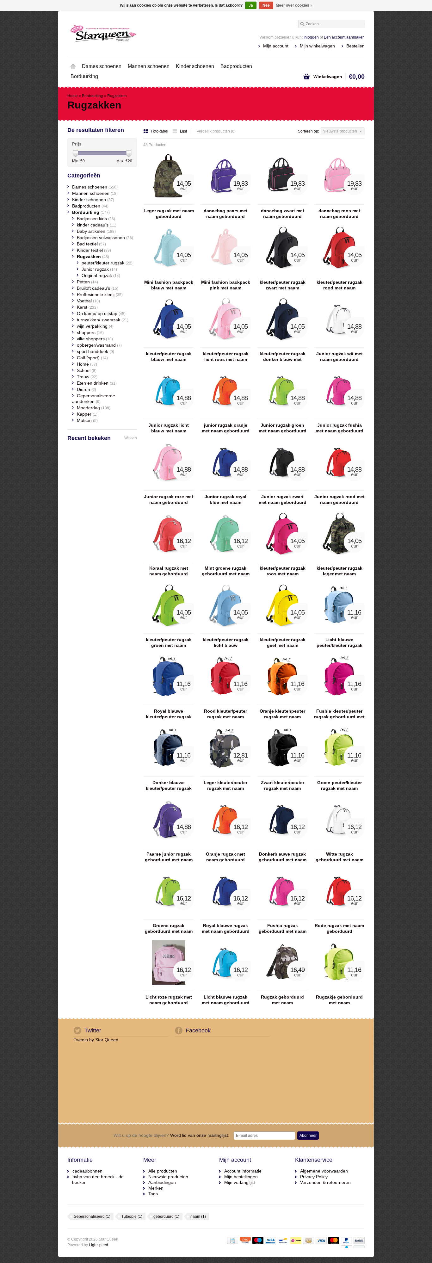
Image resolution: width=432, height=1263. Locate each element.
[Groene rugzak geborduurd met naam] (168, 916)
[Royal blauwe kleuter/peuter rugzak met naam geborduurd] (168, 701)
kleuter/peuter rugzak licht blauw (226, 642)
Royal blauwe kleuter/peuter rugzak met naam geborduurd (169, 714)
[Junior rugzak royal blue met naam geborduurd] (225, 487)
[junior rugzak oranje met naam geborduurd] (225, 415)
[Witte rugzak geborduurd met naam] (339, 844)
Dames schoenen (101, 66)
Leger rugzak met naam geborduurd (169, 213)
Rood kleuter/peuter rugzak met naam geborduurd (225, 714)
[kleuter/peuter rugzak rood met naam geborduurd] (339, 273)
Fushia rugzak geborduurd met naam (282, 928)
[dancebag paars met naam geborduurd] (225, 201)
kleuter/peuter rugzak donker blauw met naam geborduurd (282, 356)
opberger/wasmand (99, 345)
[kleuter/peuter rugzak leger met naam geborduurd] (339, 558)
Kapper (87, 414)
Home (73, 66)
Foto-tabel (160, 131)
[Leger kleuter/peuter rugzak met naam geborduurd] (225, 773)
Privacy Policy (314, 1176)
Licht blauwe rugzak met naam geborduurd (226, 999)
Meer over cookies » (294, 5)
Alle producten (162, 1170)
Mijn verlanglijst (239, 1182)
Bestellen (355, 45)
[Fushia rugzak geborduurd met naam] (282, 916)
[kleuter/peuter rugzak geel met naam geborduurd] (282, 630)
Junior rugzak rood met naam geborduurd (339, 499)
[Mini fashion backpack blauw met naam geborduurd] (168, 273)
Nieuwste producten (168, 1176)
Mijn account (275, 45)
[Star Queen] (141, 33)
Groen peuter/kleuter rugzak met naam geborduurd (339, 785)
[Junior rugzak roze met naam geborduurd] (168, 487)
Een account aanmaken (344, 37)
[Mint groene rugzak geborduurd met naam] (225, 558)
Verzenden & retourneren (325, 1182)
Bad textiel (91, 243)
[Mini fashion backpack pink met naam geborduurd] (225, 273)
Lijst (183, 131)
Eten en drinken (97, 383)
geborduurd (166, 1216)
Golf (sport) (92, 357)
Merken (156, 1188)
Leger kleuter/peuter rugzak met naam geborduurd (225, 785)
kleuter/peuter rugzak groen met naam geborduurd (169, 642)
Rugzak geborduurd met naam (282, 999)
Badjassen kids (96, 218)
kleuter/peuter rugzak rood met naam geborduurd (339, 285)
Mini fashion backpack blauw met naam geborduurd (168, 285)
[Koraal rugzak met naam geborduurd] (168, 558)
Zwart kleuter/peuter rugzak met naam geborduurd (282, 785)
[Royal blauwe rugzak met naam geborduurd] (225, 916)
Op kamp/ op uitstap (101, 313)
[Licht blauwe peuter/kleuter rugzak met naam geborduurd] (339, 630)
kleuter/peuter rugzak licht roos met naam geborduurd (226, 356)
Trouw (87, 376)
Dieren (86, 389)
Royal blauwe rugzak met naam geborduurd (226, 928)
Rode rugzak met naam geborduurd (339, 928)
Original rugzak (101, 275)
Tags (153, 1193)
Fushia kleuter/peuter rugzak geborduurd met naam (339, 714)
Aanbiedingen (162, 1182)
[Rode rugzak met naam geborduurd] (339, 916)
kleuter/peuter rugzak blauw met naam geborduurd (169, 356)
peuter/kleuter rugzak (107, 262)
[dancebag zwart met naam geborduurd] (282, 201)
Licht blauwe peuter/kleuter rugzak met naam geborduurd (339, 642)
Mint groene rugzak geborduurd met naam (226, 571)
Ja (251, 5)
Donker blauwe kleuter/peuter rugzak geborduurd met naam (169, 785)
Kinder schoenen (195, 66)
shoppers (90, 332)
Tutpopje (131, 1216)
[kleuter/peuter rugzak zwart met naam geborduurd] (282, 273)
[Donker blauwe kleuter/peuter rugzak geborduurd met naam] (168, 773)
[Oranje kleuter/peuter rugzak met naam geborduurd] (282, 701)
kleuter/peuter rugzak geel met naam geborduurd (282, 642)
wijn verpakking (95, 326)
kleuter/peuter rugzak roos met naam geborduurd (282, 571)
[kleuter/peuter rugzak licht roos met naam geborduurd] (225, 344)
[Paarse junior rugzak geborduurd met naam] (168, 844)
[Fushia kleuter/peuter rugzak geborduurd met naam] (339, 701)
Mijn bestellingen (241, 1176)
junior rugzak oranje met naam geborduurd (226, 428)
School (86, 370)
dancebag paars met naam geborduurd (226, 213)
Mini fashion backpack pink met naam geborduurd (225, 285)
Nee (266, 5)
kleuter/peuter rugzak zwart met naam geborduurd (282, 285)
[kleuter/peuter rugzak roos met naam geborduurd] (282, 558)
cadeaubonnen (87, 1170)
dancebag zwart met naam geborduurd (282, 213)
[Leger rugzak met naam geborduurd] (168, 201)
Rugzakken (117, 96)
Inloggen (311, 37)
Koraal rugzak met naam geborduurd (168, 571)
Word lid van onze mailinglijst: (171, 1135)
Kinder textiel (94, 250)
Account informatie (243, 1170)
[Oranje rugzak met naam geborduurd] (225, 844)
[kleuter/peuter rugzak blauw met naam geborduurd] (168, 344)
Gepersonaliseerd (92, 1216)
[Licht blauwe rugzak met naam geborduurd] (225, 987)
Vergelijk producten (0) (216, 131)
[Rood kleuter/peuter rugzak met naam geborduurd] (225, 701)
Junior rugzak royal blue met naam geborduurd (225, 499)
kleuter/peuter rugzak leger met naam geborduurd (339, 571)
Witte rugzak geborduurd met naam (339, 856)
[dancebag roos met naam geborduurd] (339, 201)
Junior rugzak (99, 269)
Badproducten (236, 66)
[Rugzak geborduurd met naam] (282, 987)
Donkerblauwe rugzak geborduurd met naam (282, 856)
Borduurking (84, 76)
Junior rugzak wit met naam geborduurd (339, 356)
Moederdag (93, 407)
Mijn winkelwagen (317, 45)
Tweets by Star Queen (96, 1039)
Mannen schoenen (149, 66)
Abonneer (308, 1135)
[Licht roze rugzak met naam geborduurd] (168, 987)
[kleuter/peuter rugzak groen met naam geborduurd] (168, 630)
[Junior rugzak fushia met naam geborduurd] (339, 415)
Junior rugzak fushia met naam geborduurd (339, 428)
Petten (87, 281)
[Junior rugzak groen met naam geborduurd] (282, 415)
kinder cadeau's (96, 224)
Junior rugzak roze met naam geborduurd (168, 499)
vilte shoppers (95, 338)
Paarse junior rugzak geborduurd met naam (169, 856)
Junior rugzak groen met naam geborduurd (282, 428)
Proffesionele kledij (100, 294)
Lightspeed (98, 1245)
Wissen (130, 438)
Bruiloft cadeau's (97, 288)
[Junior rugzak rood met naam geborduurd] (339, 487)
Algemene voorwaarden (324, 1170)
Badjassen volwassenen (105, 237)
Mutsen (87, 420)
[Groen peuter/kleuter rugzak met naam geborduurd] (339, 773)
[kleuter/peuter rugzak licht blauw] (225, 630)
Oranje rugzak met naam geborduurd (225, 856)
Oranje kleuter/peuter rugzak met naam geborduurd (282, 714)
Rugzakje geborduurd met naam (339, 999)
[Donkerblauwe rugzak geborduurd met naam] (282, 844)
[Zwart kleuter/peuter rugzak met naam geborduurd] (282, 773)
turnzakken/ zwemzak (102, 319)
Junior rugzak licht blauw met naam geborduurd (168, 428)
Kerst (87, 307)
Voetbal (88, 300)
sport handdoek (95, 351)
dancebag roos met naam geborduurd (339, 213)
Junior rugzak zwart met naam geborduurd (282, 499)
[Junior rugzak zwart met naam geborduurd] (282, 487)
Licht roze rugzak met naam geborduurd (168, 999)
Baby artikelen (96, 231)
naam (198, 1216)
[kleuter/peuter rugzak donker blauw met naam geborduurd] (282, 344)
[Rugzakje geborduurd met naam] (339, 987)
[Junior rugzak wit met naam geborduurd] (339, 344)
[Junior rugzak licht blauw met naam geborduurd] (168, 415)
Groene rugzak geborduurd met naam (169, 928)
